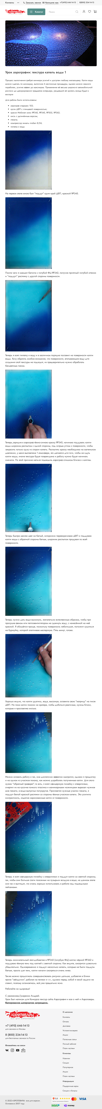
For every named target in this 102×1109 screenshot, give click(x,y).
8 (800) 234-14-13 (16, 1035)
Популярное (68, 1067)
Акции (65, 1035)
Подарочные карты (70, 1086)
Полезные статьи (70, 1039)
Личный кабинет (69, 1044)
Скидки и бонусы (70, 1090)
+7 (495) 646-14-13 (17, 1026)
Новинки (66, 1058)
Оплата (66, 1021)
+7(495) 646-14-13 (68, 2)
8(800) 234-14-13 (86, 2)
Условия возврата (70, 1030)
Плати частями (69, 1048)
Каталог (39, 12)
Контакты (9, 2)
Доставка (66, 1026)
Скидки (66, 1062)
